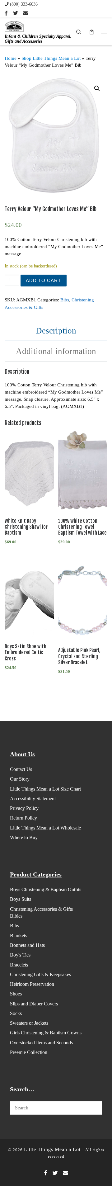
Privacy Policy (24, 808)
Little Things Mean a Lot (52, 1149)
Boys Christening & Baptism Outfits (45, 889)
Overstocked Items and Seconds (41, 1043)
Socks (16, 1013)
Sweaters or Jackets (29, 1023)
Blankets (18, 935)
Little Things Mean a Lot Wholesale (45, 828)
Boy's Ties (20, 955)
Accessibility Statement (33, 798)
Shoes (16, 994)
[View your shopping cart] (91, 31)
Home (10, 58)
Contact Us (21, 769)
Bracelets (19, 965)
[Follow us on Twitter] (15, 13)
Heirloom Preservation (32, 984)
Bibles (16, 916)
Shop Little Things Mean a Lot (51, 58)
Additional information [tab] (56, 351)
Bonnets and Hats (27, 945)
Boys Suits (20, 899)
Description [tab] (56, 330)
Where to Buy (24, 837)
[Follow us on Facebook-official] (6, 13)
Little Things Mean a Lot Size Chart (45, 789)
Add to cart (43, 280)
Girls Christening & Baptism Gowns (46, 1033)
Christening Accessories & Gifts (41, 909)
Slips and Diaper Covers (34, 1004)
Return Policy (23, 818)
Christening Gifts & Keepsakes (40, 974)
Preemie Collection (28, 1052)
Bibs (64, 299)
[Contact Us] (25, 13)
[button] (97, 88)
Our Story (20, 779)
